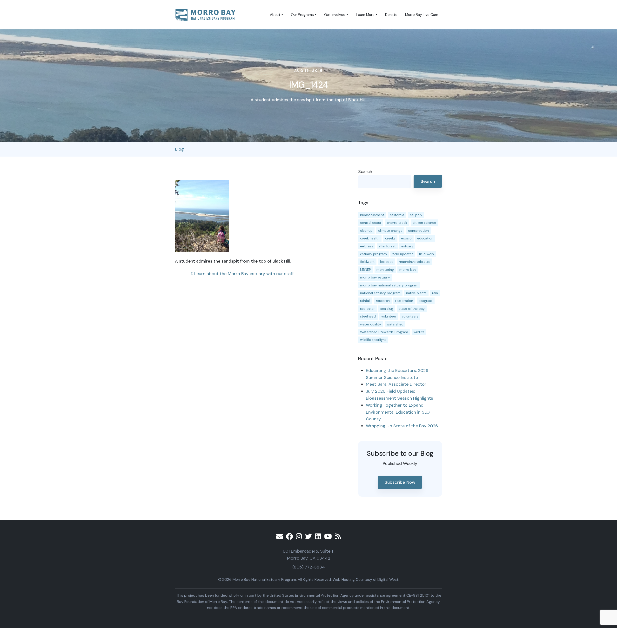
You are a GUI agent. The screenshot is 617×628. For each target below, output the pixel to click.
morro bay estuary (375, 277)
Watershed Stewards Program (384, 332)
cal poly (416, 215)
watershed (395, 324)
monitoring (385, 269)
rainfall (365, 300)
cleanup (366, 230)
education (425, 238)
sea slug (386, 308)
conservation (418, 230)
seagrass (426, 300)
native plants (416, 293)
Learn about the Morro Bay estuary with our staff (243, 274)
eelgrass (366, 246)
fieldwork (367, 261)
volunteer (388, 316)
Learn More (365, 14)
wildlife (419, 332)
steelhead (368, 316)
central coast (370, 222)
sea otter (367, 308)
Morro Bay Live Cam (421, 14)
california (397, 215)
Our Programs (302, 14)
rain (435, 293)
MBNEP (365, 269)
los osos (386, 261)
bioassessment (372, 215)
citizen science (424, 222)
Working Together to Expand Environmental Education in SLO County (398, 412)
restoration (404, 300)
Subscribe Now (400, 482)
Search (365, 171)
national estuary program (380, 293)
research (383, 300)
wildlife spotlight (373, 339)
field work (426, 254)
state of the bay (412, 308)
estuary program (373, 254)
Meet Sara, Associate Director (396, 384)
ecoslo (406, 238)
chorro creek (397, 222)
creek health (370, 238)
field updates (402, 254)
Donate (391, 14)
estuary (407, 246)
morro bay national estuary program (389, 285)
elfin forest (387, 246)
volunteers (410, 316)
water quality (370, 324)
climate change (390, 230)
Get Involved (334, 14)
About (275, 14)
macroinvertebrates (414, 261)
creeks (390, 238)
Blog (179, 149)
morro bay (407, 269)
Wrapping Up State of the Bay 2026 (402, 426)
